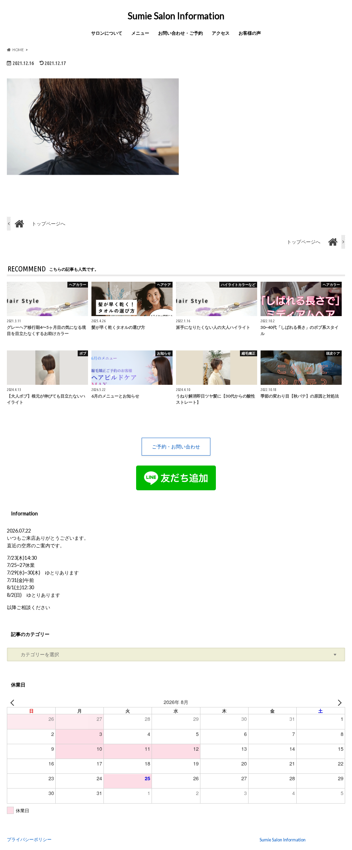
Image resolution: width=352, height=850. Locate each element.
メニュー (140, 33)
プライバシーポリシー (29, 839)
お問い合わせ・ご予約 (180, 33)
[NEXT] (338, 702)
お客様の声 (250, 33)
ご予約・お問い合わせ (176, 446)
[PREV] (13, 702)
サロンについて (106, 33)
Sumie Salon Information (176, 15)
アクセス (221, 33)
